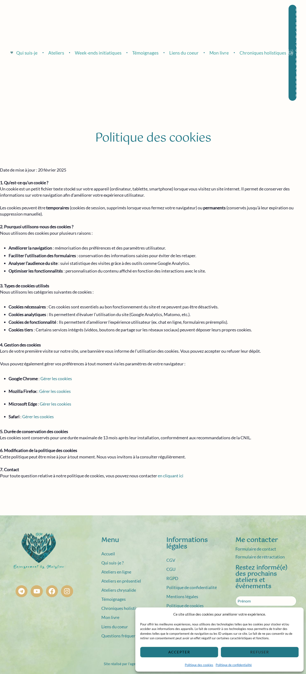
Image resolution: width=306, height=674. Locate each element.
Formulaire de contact (255, 548)
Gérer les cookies (55, 391)
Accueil (108, 553)
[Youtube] (37, 591)
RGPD (172, 578)
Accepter (179, 652)
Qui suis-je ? (112, 562)
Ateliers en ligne (116, 571)
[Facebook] (52, 591)
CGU (170, 569)
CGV (170, 560)
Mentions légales (182, 596)
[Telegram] (21, 591)
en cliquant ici (170, 475)
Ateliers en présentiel (121, 581)
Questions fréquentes (121, 635)
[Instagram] (67, 591)
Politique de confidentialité (234, 665)
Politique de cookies (185, 605)
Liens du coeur (114, 626)
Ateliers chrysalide (118, 590)
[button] (292, 53)
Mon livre (110, 617)
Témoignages (113, 599)
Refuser (259, 652)
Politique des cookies (199, 665)
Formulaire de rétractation (260, 556)
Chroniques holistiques (123, 608)
